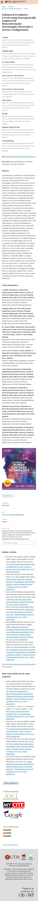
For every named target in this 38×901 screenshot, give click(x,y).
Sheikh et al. (9, 496)
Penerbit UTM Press (25, 864)
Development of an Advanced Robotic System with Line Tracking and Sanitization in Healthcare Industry (21, 652)
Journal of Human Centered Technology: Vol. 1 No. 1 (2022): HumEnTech (20, 617)
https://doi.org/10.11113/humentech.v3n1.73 (21, 157)
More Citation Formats (10, 543)
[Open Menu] (2, 2)
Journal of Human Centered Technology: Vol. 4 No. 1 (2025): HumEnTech (19, 701)
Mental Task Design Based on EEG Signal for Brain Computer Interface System (20, 746)
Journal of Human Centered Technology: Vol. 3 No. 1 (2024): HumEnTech (20, 657)
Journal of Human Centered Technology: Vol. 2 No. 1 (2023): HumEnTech (20, 569)
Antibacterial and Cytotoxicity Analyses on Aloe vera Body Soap (20, 612)
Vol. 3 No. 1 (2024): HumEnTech (11, 9)
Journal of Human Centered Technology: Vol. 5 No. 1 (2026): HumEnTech (19, 586)
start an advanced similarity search (23, 664)
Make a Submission (10, 783)
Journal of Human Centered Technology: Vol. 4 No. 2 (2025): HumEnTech (19, 771)
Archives (11, 7)
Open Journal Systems (10, 845)
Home (4, 7)
